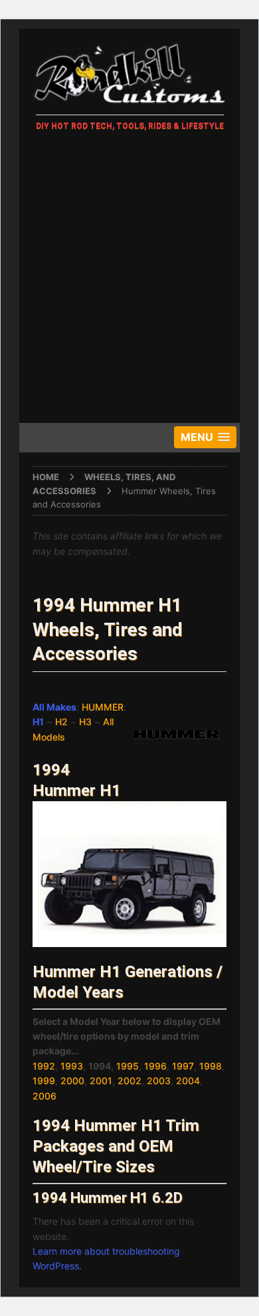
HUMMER (103, 707)
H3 (85, 721)
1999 (44, 1080)
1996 (155, 1066)
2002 (129, 1080)
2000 (72, 1080)
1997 (183, 1066)
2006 (44, 1096)
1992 (44, 1066)
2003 (159, 1080)
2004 (188, 1080)
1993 (71, 1066)
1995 (127, 1066)
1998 (210, 1066)
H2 (61, 721)
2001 (101, 1080)
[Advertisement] (129, 280)
